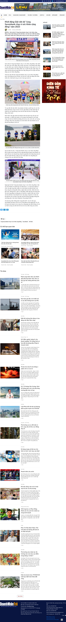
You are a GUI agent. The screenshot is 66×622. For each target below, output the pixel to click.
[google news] (43, 1)
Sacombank (25, 222)
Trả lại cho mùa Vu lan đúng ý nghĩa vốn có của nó (57, 68)
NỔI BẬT (45, 23)
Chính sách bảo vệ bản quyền (52, 620)
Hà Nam (31, 222)
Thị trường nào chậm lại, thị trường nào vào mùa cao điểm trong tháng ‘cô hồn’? (30, 555)
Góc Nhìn (48, 16)
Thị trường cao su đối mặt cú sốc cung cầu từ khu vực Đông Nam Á (30, 428)
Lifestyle (42, 16)
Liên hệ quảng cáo (60, 1)
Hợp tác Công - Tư (24, 338)
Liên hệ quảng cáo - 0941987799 (53, 615)
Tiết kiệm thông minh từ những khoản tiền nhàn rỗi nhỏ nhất (10, 244)
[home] (1, 16)
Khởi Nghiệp (54, 16)
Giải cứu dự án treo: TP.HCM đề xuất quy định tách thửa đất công (30, 577)
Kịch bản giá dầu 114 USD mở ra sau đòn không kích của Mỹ (58, 27)
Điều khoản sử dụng (50, 617)
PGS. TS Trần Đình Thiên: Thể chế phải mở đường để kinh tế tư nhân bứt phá (30, 530)
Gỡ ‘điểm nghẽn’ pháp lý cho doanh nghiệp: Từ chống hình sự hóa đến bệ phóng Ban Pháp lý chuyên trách (58, 36)
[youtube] (50, 1)
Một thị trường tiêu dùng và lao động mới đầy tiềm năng (58, 44)
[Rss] (44, 1)
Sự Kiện (5, 16)
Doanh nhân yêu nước (27, 472)
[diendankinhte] (40, 8)
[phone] (54, 1)
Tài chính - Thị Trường (33, 16)
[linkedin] (52, 1)
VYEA (10, 16)
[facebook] (46, 1)
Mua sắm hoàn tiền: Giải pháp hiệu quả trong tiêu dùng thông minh (30, 263)
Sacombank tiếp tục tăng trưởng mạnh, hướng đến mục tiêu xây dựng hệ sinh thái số (30, 244)
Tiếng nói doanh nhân (25, 507)
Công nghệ (62, 16)
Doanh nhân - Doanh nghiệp (19, 16)
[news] (10, 236)
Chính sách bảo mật (50, 619)
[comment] (20, 216)
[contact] (62, 616)
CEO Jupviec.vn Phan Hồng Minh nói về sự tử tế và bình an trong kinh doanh (30, 512)
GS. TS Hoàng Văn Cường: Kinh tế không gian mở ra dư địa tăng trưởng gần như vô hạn (30, 389)
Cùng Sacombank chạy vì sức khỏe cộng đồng (11, 222)
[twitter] (48, 1)
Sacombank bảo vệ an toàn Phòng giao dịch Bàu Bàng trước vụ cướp (10, 263)
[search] (65, 1)
